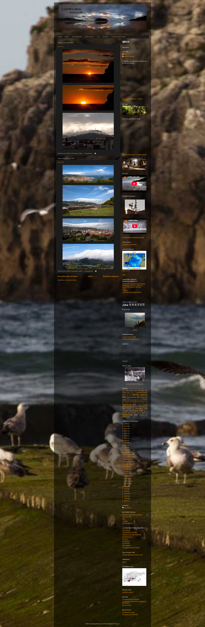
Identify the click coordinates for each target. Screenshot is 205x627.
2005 (125, 501)
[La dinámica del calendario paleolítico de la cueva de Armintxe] (134, 81)
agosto (128, 464)
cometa (132, 392)
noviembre (129, 457)
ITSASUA (106, 37)
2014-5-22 (61, 46)
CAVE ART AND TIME (118, 37)
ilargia (144, 399)
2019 (125, 440)
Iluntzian (128, 401)
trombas (133, 413)
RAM (123, 519)
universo (141, 415)
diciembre (129, 454)
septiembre (129, 461)
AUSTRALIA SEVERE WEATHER (131, 535)
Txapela (142, 413)
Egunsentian (131, 397)
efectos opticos (139, 394)
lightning (127, 404)
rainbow (125, 411)
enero (128, 483)
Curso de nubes (127, 517)
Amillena (125, 521)
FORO (124, 275)
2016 (125, 447)
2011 (125, 491)
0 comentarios (88, 271)
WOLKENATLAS (127, 537)
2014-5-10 (61, 162)
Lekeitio (135, 402)
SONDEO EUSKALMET (129, 337)
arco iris (125, 391)
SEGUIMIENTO (77, 37)
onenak (144, 407)
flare (130, 399)
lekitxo (143, 402)
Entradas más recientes (68, 276)
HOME (60, 37)
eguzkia (142, 397)
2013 (125, 486)
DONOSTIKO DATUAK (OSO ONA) (132, 555)
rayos (135, 410)
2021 (125, 435)
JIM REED (125, 539)
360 (98, 37)
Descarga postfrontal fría (130, 614)
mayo (127, 471)
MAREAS (125, 361)
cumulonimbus (141, 393)
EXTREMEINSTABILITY (129, 532)
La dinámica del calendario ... (129, 98)
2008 (126, 498)
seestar (124, 413)
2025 (125, 426)
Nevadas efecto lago (128, 612)
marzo (128, 478)
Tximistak (127, 415)
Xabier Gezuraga (72, 153)
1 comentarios (88, 153)
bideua (124, 392)
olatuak (128, 407)
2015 (125, 450)
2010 (125, 493)
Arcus (135, 391)
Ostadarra (139, 408)
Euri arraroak (126, 605)
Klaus (126, 402)
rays (144, 411)
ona (136, 407)
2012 (125, 489)
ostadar (129, 408)
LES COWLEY (126, 530)
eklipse (124, 399)
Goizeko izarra (136, 399)
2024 (125, 428)
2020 (125, 438)
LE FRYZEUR (126, 543)
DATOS (135, 330)
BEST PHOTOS (89, 37)
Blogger (116, 624)
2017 (125, 445)
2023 (125, 431)
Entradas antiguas (111, 276)
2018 (125, 443)
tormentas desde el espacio (130, 599)
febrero (128, 481)
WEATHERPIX (126, 545)
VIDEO (67, 37)
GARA (124, 289)
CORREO (124, 291)
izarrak (145, 401)
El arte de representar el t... (129, 154)
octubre (128, 459)
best (142, 391)
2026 (125, 424)
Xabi (125, 54)
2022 (125, 433)
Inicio (90, 276)
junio (127, 469)
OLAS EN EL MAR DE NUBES (130, 548)
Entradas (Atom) (71, 280)
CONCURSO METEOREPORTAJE (131, 292)
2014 (125, 452)
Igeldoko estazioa (127, 592)
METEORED (125, 541)
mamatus (139, 405)
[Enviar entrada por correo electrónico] (95, 153)
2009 (126, 496)
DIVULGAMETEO (127, 523)
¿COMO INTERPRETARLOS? (130, 339)
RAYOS (124, 562)
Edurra (127, 395)
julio (127, 466)
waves (124, 417)
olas (145, 405)
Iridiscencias (137, 401)
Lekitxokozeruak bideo (129, 244)
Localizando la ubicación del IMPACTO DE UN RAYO (134, 602)
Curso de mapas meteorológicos (132, 515)
